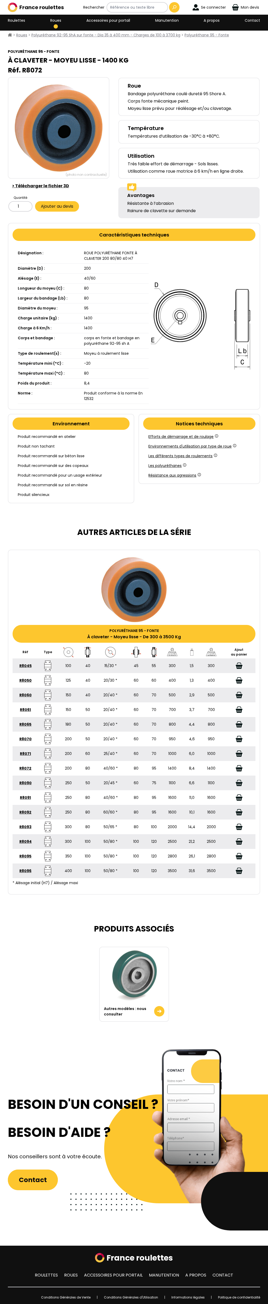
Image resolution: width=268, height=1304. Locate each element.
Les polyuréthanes (165, 465)
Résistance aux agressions (172, 475)
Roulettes (16, 20)
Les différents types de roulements (180, 456)
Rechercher (93, 7)
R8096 (25, 870)
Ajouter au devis (57, 206)
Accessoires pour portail (108, 20)
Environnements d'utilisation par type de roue (190, 446)
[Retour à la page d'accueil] (10, 35)
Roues (55, 20)
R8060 (25, 695)
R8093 (25, 826)
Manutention (167, 20)
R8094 (25, 841)
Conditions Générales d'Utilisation (131, 1297)
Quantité (20, 197)
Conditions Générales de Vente (66, 1297)
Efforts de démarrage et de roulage (181, 436)
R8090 (25, 783)
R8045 (25, 665)
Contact (252, 20)
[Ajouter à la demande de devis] (239, 666)
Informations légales (188, 1297)
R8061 (25, 709)
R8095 (25, 856)
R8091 (25, 797)
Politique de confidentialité (239, 1297)
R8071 (25, 753)
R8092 (25, 812)
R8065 (25, 724)
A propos (212, 20)
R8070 (25, 739)
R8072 (25, 768)
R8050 (25, 680)
